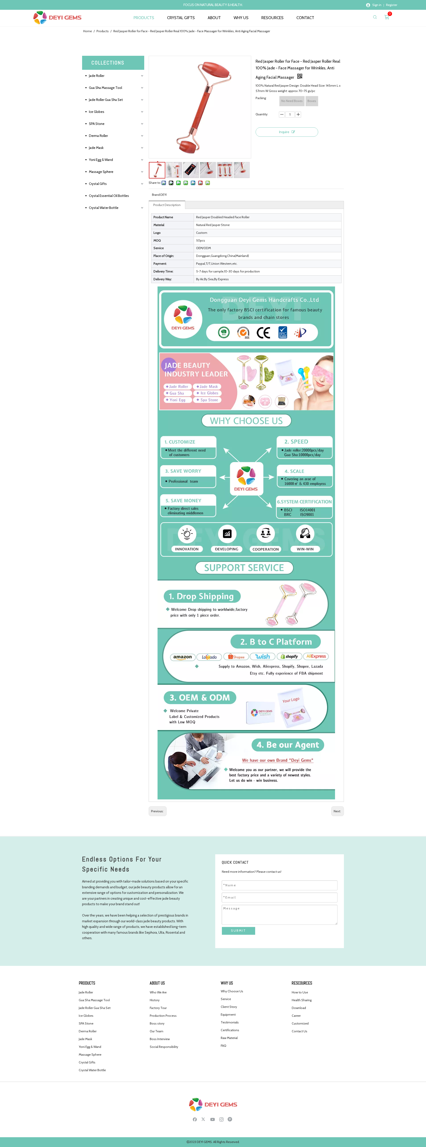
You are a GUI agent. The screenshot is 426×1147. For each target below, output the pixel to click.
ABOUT (214, 17)
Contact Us (299, 1031)
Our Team (156, 1031)
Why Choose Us (232, 991)
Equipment (228, 1015)
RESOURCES (272, 17)
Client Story (229, 1007)
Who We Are (158, 992)
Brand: (156, 195)
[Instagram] (221, 1119)
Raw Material (229, 1038)
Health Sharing (302, 1000)
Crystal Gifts (98, 184)
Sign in (376, 5)
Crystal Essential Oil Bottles (109, 196)
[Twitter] (203, 1119)
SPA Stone (97, 124)
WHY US (241, 17)
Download (299, 1008)
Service (226, 999)
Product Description (167, 205)
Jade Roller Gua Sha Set (106, 100)
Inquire (284, 132)
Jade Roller (96, 76)
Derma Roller (98, 136)
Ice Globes (96, 112)
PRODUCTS (144, 17)
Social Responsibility (164, 1047)
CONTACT (305, 17)
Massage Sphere (101, 172)
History (155, 1000)
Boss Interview (160, 1039)
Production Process (163, 1016)
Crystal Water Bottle (103, 208)
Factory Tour (158, 1008)
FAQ (223, 1046)
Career (296, 1016)
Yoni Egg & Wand (101, 160)
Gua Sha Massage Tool (105, 88)
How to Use (300, 992)
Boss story (157, 1023)
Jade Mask (96, 148)
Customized (300, 1023)
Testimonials (230, 1022)
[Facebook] (194, 1119)
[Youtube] (212, 1119)
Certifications (230, 1030)
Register (391, 5)
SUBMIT (238, 931)
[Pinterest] (230, 1119)
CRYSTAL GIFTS (181, 17)
